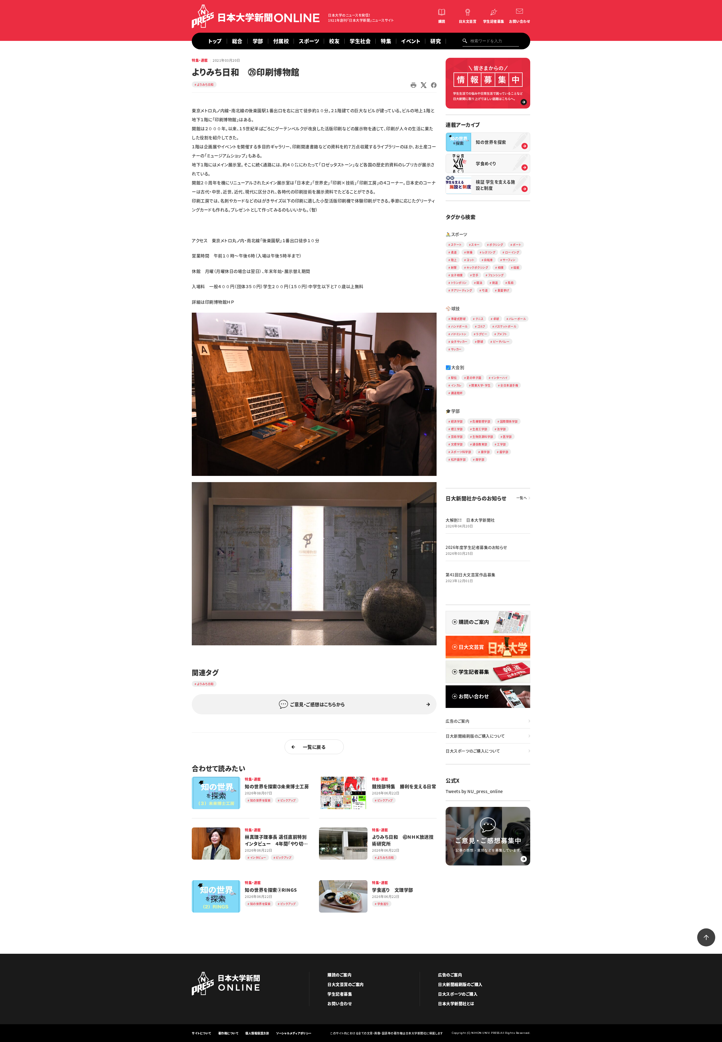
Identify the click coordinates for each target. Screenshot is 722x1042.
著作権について (228, 1033)
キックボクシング (477, 267)
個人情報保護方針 (257, 1033)
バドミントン (458, 334)
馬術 (511, 283)
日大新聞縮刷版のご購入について (475, 736)
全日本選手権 (509, 385)
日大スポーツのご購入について (473, 751)
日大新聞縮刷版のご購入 (460, 984)
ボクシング (496, 244)
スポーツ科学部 (461, 452)
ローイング (512, 252)
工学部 (501, 444)
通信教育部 (479, 444)
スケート (456, 244)
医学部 (507, 436)
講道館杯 (457, 393)
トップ (215, 41)
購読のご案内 (339, 974)
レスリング (489, 252)
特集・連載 (200, 60)
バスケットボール (505, 326)
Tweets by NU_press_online (474, 791)
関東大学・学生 (481, 385)
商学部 (480, 459)
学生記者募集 (493, 21)
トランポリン (459, 283)
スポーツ (309, 41)
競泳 (479, 283)
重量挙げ (503, 290)
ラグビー (481, 334)
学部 (258, 41)
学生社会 (360, 41)
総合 (237, 41)
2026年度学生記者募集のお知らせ (476, 547)
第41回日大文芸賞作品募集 (471, 574)
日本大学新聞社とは (456, 1003)
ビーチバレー (501, 341)
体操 (469, 252)
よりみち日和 (205, 84)
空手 (475, 275)
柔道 (454, 252)
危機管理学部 (481, 421)
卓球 (496, 319)
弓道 (485, 290)
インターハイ (499, 378)
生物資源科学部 (482, 436)
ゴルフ (481, 326)
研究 (435, 41)
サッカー (456, 349)
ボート (517, 244)
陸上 (454, 260)
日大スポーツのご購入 (457, 994)
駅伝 (454, 378)
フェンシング (496, 275)
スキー (475, 244)
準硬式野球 (458, 319)
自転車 (488, 260)
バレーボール (517, 319)
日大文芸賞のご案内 (345, 984)
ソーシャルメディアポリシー (294, 1033)
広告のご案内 (457, 721)
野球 (480, 341)
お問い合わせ (519, 21)
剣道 (495, 283)
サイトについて (201, 1033)
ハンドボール (459, 326)
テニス (480, 319)
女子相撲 (457, 275)
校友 (334, 41)
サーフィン (509, 260)
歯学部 (504, 452)
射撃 (454, 267)
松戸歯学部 (458, 459)
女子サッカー (459, 341)
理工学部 (457, 429)
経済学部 (457, 421)
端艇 (516, 267)
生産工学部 (479, 429)
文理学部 (457, 444)
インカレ (456, 385)
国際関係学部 (509, 421)
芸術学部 (457, 436)
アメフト (502, 334)
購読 (441, 21)
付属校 (281, 41)
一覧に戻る (314, 746)
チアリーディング (461, 290)
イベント (410, 41)
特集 (386, 41)
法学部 (501, 429)
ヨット (470, 260)
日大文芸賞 (468, 21)
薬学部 (485, 452)
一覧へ (521, 497)
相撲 (501, 267)
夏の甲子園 (473, 378)
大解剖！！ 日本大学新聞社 (470, 520)
